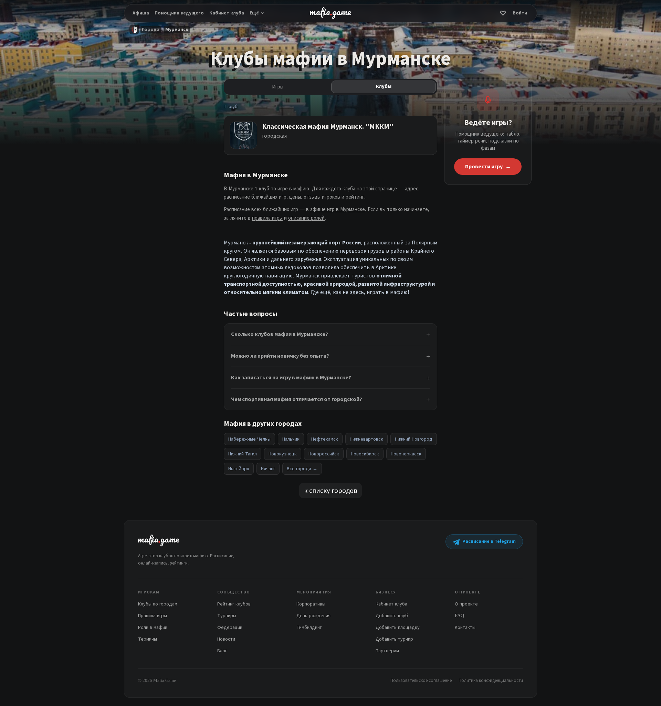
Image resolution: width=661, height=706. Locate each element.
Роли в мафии (152, 627)
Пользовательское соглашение (421, 680)
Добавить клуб (392, 615)
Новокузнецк (283, 453)
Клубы (383, 86)
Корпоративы (310, 604)
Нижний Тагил (242, 453)
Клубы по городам (157, 604)
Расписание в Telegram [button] (489, 541)
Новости (226, 639)
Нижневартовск (366, 439)
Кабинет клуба (226, 13)
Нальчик (291, 439)
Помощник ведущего (179, 13)
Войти (520, 13)
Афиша (141, 13)
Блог (222, 650)
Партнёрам (387, 650)
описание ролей (306, 218)
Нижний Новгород (413, 439)
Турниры (226, 615)
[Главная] (134, 29)
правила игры (267, 218)
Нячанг (268, 468)
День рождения (313, 615)
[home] (330, 13)
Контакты (465, 627)
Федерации (229, 627)
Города (150, 29)
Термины (147, 639)
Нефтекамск (324, 439)
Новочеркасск (406, 453)
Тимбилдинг (309, 627)
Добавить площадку (398, 627)
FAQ (459, 615)
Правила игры (152, 615)
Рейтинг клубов (234, 604)
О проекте (466, 604)
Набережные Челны (249, 439)
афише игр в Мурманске (337, 209)
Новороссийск (323, 453)
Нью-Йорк (238, 468)
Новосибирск (365, 453)
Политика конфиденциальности (491, 680)
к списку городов (330, 490)
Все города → (302, 468)
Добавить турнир (394, 639)
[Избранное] (502, 13)
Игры (277, 86)
